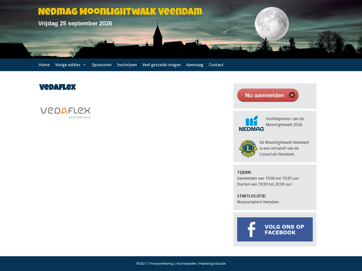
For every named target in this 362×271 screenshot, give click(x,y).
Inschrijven (127, 64)
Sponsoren (102, 64)
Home (44, 64)
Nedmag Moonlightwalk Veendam (120, 13)
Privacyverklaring (161, 263)
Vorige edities (68, 64)
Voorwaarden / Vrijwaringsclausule (201, 263)
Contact (216, 64)
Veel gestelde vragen (161, 64)
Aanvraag (194, 64)
